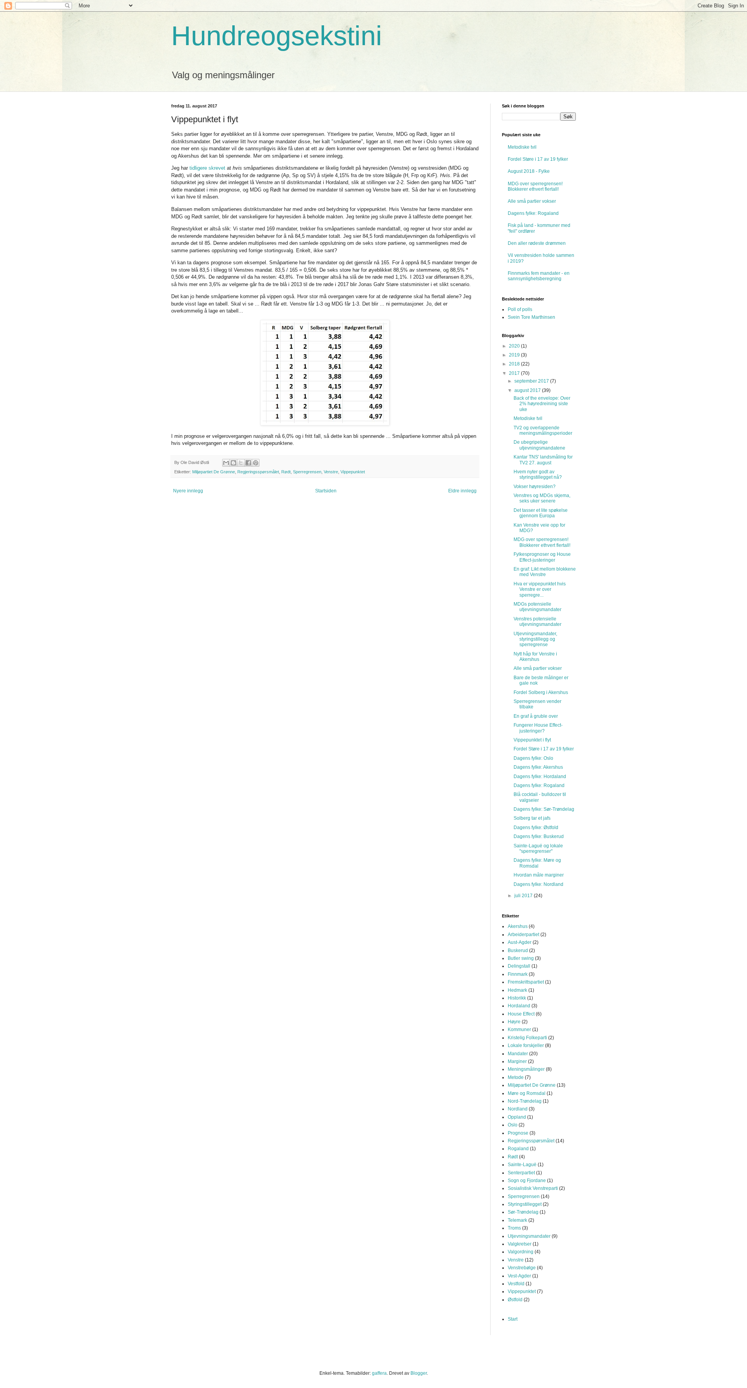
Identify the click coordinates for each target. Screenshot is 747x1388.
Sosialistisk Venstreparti (533, 1188)
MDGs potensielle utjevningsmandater (537, 606)
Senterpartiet (521, 1172)
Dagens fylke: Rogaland (533, 213)
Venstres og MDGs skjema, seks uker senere (542, 498)
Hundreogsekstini (276, 36)
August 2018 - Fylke (529, 171)
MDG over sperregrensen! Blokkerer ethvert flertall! (535, 186)
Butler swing (521, 958)
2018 (515, 364)
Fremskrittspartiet (526, 982)
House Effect (521, 1014)
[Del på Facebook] (248, 463)
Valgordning (520, 1251)
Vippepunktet (352, 471)
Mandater (518, 1053)
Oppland (517, 1117)
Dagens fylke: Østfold (536, 827)
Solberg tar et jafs (532, 818)
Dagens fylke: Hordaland (540, 776)
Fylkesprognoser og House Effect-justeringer (542, 557)
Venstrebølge (522, 1267)
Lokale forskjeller (526, 1045)
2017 (515, 373)
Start (512, 1319)
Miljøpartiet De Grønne (213, 471)
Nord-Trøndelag (525, 1101)
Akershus (518, 926)
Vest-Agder (519, 1276)
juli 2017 (524, 895)
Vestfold (516, 1283)
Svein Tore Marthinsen (531, 317)
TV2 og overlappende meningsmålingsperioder (543, 430)
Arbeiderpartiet (523, 934)
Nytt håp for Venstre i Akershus (535, 656)
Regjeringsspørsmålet (258, 471)
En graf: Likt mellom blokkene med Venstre (545, 571)
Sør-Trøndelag (523, 1212)
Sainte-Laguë (522, 1164)
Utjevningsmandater (529, 1236)
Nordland (518, 1109)
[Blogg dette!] (233, 463)
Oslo (512, 1125)
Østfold (515, 1299)
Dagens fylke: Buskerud (539, 836)
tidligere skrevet (207, 168)
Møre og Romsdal (526, 1093)
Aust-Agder (519, 942)
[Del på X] (241, 463)
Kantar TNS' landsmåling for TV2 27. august (543, 459)
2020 (515, 346)
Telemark (517, 1220)
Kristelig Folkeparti (527, 1037)
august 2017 (528, 390)
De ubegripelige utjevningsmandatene (539, 444)
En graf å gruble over (536, 716)
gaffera (379, 1373)
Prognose (518, 1133)
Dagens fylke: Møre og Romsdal (537, 862)
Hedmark (517, 990)
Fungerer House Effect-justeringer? (538, 727)
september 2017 (532, 381)
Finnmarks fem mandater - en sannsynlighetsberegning (539, 276)
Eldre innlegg (462, 491)
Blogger (418, 1373)
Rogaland (518, 1148)
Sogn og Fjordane (527, 1180)
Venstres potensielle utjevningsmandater (537, 621)
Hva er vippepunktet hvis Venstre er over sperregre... (540, 589)
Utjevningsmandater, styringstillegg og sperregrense (535, 639)
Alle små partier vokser (532, 201)
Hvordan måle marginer (539, 875)
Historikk (517, 998)
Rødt (286, 471)
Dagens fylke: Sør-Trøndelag (544, 809)
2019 (515, 355)
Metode (516, 1077)
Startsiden (326, 491)
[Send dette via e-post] (226, 463)
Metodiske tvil (522, 147)
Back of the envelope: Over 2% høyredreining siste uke (542, 403)
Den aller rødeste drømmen (537, 243)
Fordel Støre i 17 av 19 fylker (538, 159)
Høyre (514, 1021)
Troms (514, 1228)
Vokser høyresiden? (535, 486)
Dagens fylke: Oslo (533, 758)
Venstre (331, 471)
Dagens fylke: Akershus (538, 767)
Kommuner (519, 1029)
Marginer (517, 1061)
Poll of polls (520, 309)
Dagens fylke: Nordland (538, 884)
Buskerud (518, 950)
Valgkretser (519, 1244)
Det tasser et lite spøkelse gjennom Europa (541, 513)
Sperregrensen (307, 471)
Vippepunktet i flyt (532, 740)
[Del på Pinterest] (256, 463)
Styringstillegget (525, 1204)
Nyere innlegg (188, 491)
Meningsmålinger (526, 1069)
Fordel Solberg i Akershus (541, 692)
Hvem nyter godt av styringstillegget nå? (538, 474)
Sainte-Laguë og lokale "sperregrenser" (538, 848)
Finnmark (518, 974)
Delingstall (519, 966)
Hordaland (519, 1005)
